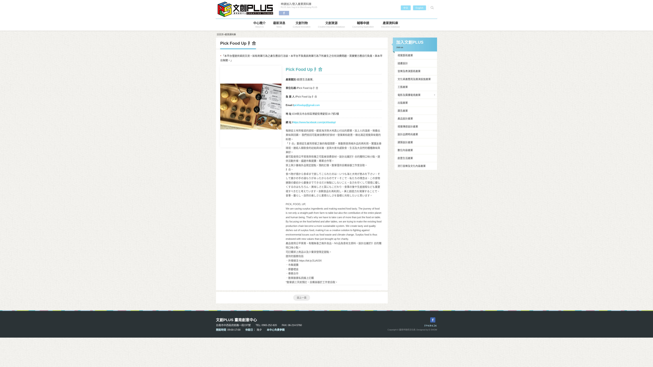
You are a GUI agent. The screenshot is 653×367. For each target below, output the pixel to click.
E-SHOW (433, 330)
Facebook (284, 13)
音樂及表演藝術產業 (409, 71)
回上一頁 (301, 297)
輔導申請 (363, 24)
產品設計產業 (405, 118)
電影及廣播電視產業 (409, 94)
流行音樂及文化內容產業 (412, 165)
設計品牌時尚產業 (408, 134)
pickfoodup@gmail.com (307, 105)
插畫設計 (403, 63)
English (419, 7)
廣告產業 (403, 110)
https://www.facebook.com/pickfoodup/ (314, 122)
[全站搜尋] (431, 8)
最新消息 (279, 24)
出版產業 (403, 102)
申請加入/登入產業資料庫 (299, 5)
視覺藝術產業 (405, 55)
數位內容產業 (405, 150)
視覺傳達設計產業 (408, 126)
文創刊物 (302, 24)
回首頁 (220, 34)
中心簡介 (259, 24)
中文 (405, 7)
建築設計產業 (405, 142)
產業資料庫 (390, 24)
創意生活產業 (405, 158)
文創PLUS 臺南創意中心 (245, 9)
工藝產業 (403, 86)
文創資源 (331, 24)
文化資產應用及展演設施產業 (414, 79)
